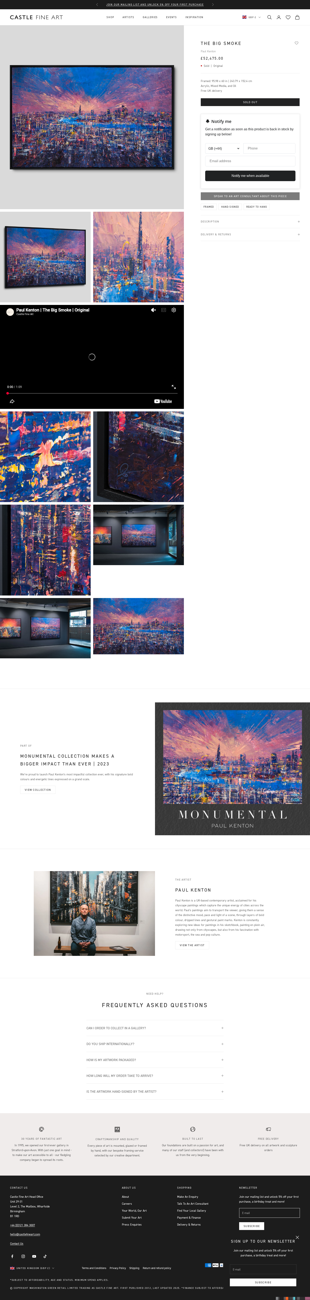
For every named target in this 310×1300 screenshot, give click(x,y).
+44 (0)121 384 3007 (22, 1225)
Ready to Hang (256, 206)
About (125, 1196)
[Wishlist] (296, 42)
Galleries (150, 17)
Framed (209, 206)
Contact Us (16, 1243)
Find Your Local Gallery (191, 1210)
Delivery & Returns (189, 1224)
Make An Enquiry (187, 1196)
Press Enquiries (132, 1224)
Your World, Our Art (134, 1210)
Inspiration (194, 17)
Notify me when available (250, 176)
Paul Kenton (208, 51)
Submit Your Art (132, 1217)
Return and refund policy (157, 1268)
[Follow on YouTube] (34, 1256)
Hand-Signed (230, 206)
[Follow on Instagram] (23, 1256)
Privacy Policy (118, 1268)
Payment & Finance (189, 1217)
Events (171, 17)
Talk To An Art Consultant (192, 1203)
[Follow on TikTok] (45, 1256)
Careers (127, 1203)
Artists (128, 17)
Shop (110, 17)
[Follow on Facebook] (12, 1256)
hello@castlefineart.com (25, 1234)
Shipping (134, 1268)
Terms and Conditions (94, 1268)
